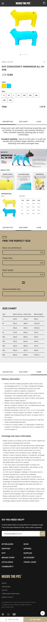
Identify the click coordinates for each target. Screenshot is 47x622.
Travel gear (30, 562)
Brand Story (8, 557)
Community (7, 566)
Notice (4, 590)
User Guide (6, 587)
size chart (23, 121)
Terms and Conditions (11, 594)
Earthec (6, 548)
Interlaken (7, 544)
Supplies (28, 553)
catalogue (7, 562)
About (4, 583)
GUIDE (39, 121)
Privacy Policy (7, 597)
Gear (26, 544)
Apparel (28, 548)
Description (8, 121)
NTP (3, 553)
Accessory (29, 557)
